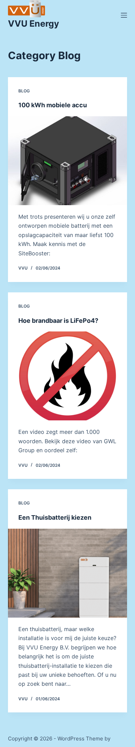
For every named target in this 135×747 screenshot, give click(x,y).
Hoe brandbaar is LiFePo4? (58, 320)
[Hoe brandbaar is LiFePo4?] (67, 375)
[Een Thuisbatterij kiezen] (67, 573)
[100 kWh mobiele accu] (67, 160)
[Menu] (124, 15)
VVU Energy (33, 23)
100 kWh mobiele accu (52, 105)
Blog (24, 90)
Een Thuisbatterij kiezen (54, 517)
